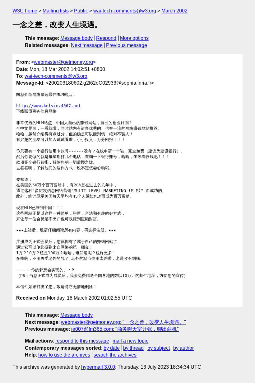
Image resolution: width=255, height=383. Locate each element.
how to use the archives (64, 354)
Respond (106, 38)
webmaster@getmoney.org (63, 62)
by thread (133, 348)
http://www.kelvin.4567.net (48, 105)
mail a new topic (130, 340)
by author (183, 348)
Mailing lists (56, 10)
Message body (76, 38)
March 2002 (174, 10)
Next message (87, 45)
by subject (158, 348)
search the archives (115, 354)
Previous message (126, 45)
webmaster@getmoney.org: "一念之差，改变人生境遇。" (123, 322)
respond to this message (82, 340)
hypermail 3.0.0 (98, 367)
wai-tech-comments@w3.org (124, 10)
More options (134, 38)
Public (81, 10)
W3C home (24, 10)
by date (112, 348)
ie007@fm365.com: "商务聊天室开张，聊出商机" (125, 329)
